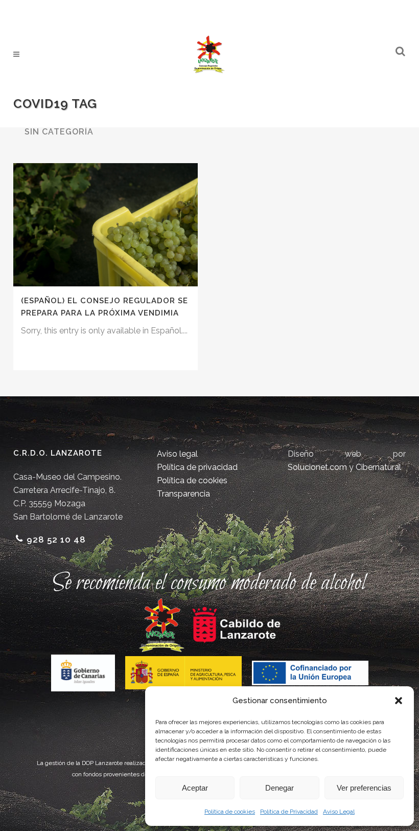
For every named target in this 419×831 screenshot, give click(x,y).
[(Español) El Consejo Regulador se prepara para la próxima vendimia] (105, 224)
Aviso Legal (339, 811)
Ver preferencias (364, 787)
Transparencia (183, 494)
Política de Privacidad (289, 811)
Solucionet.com (317, 467)
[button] (398, 700)
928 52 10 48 (56, 539)
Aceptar (195, 787)
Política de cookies (229, 811)
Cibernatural (378, 467)
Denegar (279, 787)
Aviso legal (177, 454)
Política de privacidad (197, 467)
